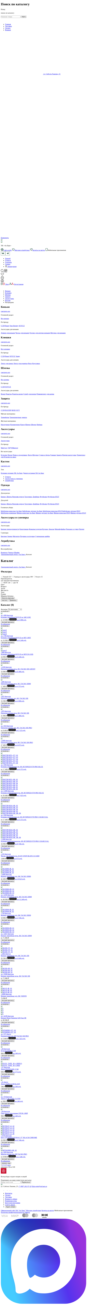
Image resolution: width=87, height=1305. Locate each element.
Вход (7, 284)
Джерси (11, 552)
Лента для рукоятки (20, 363)
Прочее (81, 529)
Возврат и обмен (11, 1199)
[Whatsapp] (43, 159)
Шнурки (35, 455)
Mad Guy (4, 448)
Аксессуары (9, 298)
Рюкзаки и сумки (72, 529)
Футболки (43, 497)
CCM (3, 356)
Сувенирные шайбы (42, 536)
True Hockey (14, 326)
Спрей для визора (29, 394)
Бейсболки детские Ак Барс (32, 511)
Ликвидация (11, 266)
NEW (6, 583)
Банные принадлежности (10, 529)
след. (9, 1165)
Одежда (8, 260)
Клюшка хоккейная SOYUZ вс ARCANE (16, 617)
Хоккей (8, 258)
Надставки (36, 363)
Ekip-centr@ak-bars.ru (39, 1186)
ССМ (3, 326)
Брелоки (4, 536)
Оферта (27, 1212)
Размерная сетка (11, 1201)
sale (15, 583)
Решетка (9, 394)
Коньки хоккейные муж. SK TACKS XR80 (16, 897)
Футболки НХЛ (53, 497)
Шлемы (8, 295)
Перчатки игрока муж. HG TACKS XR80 (16, 684)
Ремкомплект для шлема (45, 394)
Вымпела (4, 552)
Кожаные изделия (35, 529)
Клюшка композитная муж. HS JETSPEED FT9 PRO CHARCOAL (25, 841)
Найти (24, 17)
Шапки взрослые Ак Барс (26, 513)
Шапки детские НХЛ (78, 513)
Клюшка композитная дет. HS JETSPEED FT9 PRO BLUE (22, 767)
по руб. (21, 620)
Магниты (16, 536)
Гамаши (53, 455)
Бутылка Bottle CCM (8, 1051)
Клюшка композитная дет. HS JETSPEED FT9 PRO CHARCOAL (24, 817)
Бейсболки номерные (8, 513)
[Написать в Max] (43, 1303)
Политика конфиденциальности (12, 1212)
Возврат (8, 30)
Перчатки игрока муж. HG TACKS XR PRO (17, 742)
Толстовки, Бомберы (31, 497)
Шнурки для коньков (58, 333)
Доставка (8, 26)
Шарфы (17, 552)
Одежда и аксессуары (23, 577)
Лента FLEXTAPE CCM (9, 1069)
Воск (30, 363)
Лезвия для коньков (8, 333)
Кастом (7, 300)
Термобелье (5, 417)
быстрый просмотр (8, 622)
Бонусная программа (12, 1203)
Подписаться (26, 1182)
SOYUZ (22, 326)
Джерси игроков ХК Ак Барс (33, 473)
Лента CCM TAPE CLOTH (10, 1099)
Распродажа (9, 302)
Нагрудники (5, 425)
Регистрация (18, 284)
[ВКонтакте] (62, 74)
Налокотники (15, 425)
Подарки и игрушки (27, 536)
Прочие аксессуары (69, 455)
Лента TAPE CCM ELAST (10, 1084)
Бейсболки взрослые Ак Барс (11, 511)
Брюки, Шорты (6, 497)
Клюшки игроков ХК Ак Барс (12, 473)
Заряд (18, 356)
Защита (7, 297)
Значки (9, 536)
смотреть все (5, 311)
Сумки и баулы (44, 455)
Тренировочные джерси (18, 417)
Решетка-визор (17, 394)
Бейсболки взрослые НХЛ (52, 511)
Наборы (39, 425)
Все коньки (5, 318)
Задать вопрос (10, 1207)
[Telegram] (43, 236)
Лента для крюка (7, 363)
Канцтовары (24, 529)
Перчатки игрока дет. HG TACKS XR (14, 698)
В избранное (5, 624)
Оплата (7, 28)
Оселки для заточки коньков (39, 333)
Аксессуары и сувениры (14, 479)
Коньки (8, 291)
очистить (4, 600)
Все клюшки (5, 349)
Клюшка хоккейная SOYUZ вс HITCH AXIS (17, 654)
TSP (9, 448)
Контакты (8, 1193)
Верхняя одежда (18, 497)
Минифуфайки (60, 529)
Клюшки (8, 293)
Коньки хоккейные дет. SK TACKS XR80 (16, 876)
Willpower (14, 448)
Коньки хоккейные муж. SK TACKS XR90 (16, 936)
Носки (10, 455)
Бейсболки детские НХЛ (71, 511)
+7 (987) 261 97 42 (24, 1186)
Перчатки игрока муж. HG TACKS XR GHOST (18, 669)
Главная (8, 24)
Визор (3, 394)
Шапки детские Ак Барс (44, 513)
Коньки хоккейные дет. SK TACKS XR (15, 956)
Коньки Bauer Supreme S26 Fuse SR (13, 1018)
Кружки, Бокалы (48, 529)
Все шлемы (5, 380)
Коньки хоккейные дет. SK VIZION (14, 996)
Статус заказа (10, 1205)
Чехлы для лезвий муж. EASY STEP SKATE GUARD (20, 856)
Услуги (39, 577)
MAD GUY (15, 410)
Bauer (7, 326)
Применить (13, 600)
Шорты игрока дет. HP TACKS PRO (14, 1154)
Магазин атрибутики (33, 1210)
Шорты (28, 425)
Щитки (33, 425)
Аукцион (8, 262)
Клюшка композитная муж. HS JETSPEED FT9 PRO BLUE (22, 793)
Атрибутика (9, 480)
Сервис (7, 264)
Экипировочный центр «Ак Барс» (13, 554)
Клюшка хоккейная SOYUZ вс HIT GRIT (16, 638)
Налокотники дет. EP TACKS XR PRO (15, 1036)
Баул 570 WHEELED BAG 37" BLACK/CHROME (19, 1137)
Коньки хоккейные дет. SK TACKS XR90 (16, 915)
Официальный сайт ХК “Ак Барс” (13, 1210)
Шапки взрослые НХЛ (62, 513)
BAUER (8, 410)
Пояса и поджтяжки (20, 455)
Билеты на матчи (48, 1210)
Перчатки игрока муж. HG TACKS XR (15, 713)
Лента (30, 455)
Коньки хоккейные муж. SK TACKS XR (15, 976)
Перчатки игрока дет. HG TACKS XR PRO (16, 728)
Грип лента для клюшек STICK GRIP (14, 1113)
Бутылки (4, 455)
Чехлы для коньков (22, 333)
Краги (22, 425)
